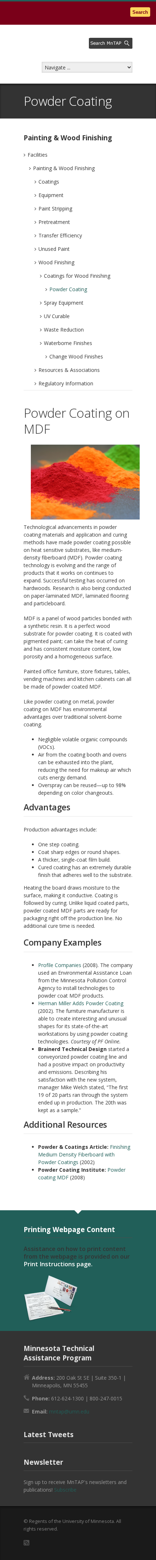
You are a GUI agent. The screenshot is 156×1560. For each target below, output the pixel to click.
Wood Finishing (56, 262)
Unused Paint (54, 248)
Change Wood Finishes (76, 356)
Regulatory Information (65, 383)
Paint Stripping (55, 208)
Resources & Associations (69, 369)
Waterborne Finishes (68, 343)
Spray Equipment (63, 302)
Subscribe (65, 1489)
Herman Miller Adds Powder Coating (80, 1003)
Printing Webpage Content (69, 1229)
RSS (26, 1542)
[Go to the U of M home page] (50, 13)
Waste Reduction (64, 329)
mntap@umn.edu (69, 1411)
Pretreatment (54, 221)
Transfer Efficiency (60, 235)
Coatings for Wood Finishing (77, 275)
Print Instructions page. (58, 1264)
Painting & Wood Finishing (64, 168)
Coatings (48, 181)
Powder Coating (68, 289)
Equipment (50, 195)
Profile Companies (59, 965)
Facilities (38, 154)
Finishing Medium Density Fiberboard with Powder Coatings (84, 1154)
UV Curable (57, 316)
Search (140, 12)
